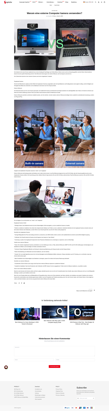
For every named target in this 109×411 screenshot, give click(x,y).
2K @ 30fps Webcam (19, 395)
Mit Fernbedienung (18, 391)
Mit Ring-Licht (17, 389)
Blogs (66, 2)
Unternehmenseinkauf (40, 397)
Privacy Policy (59, 389)
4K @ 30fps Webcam (19, 393)
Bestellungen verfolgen (40, 395)
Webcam (40, 2)
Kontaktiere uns (38, 389)
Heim (51, 5)
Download (61, 2)
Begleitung (74, 2)
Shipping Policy (59, 391)
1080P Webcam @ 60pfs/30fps (21, 397)
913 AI (34, 2)
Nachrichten (56, 5)
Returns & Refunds (60, 393)
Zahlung (37, 393)
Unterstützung (50, 2)
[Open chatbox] (6, 367)
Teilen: (15, 283)
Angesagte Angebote (25, 2)
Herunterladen (38, 391)
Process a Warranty (60, 395)
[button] (88, 2)
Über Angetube (38, 399)
